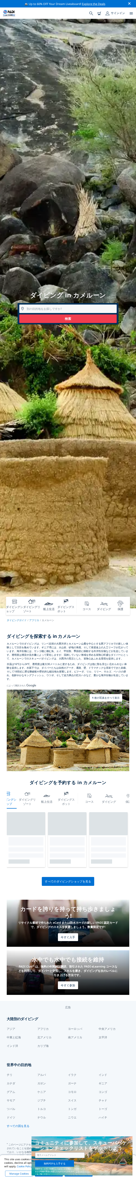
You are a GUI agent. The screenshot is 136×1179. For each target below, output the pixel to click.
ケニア (41, 1092)
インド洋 (12, 1046)
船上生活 (46, 802)
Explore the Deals (93, 4)
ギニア (103, 1083)
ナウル (41, 1117)
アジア (11, 1029)
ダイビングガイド (17, 620)
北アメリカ (44, 1037)
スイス (72, 1100)
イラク (72, 1075)
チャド (103, 1100)
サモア (11, 1100)
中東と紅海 (14, 1037)
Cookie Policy (24, 1166)
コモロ (72, 1092)
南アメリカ (75, 1037)
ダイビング (109, 802)
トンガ (72, 1109)
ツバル (11, 1109)
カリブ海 (43, 1046)
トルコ (41, 1109)
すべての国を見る (18, 1126)
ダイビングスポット (66, 802)
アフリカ (34, 620)
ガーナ (72, 1083)
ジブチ (41, 1100)
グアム (11, 1092)
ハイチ (103, 1117)
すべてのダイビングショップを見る (68, 881)
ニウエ (72, 1117)
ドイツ (11, 1117)
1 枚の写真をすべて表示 (106, 697)
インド (103, 1075)
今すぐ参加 (68, 985)
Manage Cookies (19, 1173)
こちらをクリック (83, 1171)
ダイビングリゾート (27, 802)
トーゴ (103, 1109)
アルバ (41, 1075)
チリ (9, 1075)
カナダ (11, 1083)
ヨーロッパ (75, 1029)
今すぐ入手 (68, 937)
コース (89, 802)
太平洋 (103, 1037)
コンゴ (103, 1092)
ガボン (41, 1083)
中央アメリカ (107, 1029)
